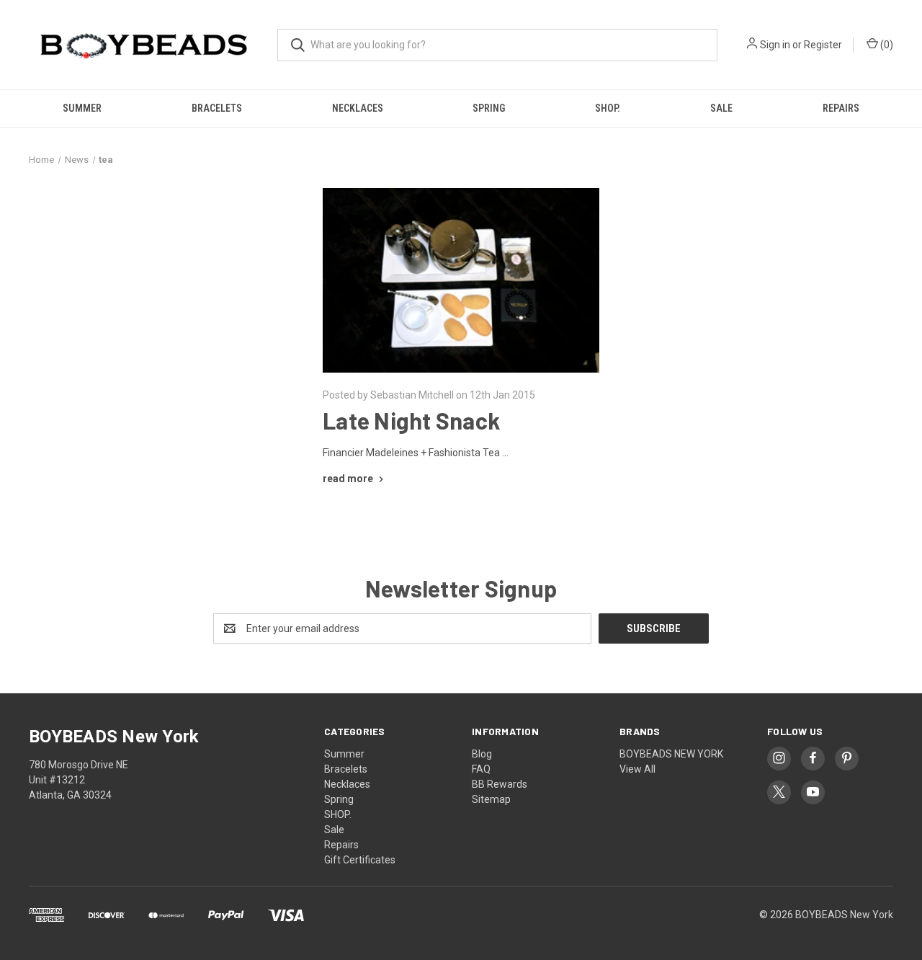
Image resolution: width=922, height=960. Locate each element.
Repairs (841, 108)
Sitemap (491, 799)
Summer (82, 108)
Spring (489, 108)
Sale (721, 108)
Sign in (775, 44)
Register (823, 44)
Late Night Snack (411, 420)
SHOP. (607, 108)
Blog (482, 754)
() (885, 44)
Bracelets (217, 108)
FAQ (481, 769)
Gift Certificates (359, 860)
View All (637, 769)
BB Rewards (499, 784)
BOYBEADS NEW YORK (671, 754)
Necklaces (357, 108)
